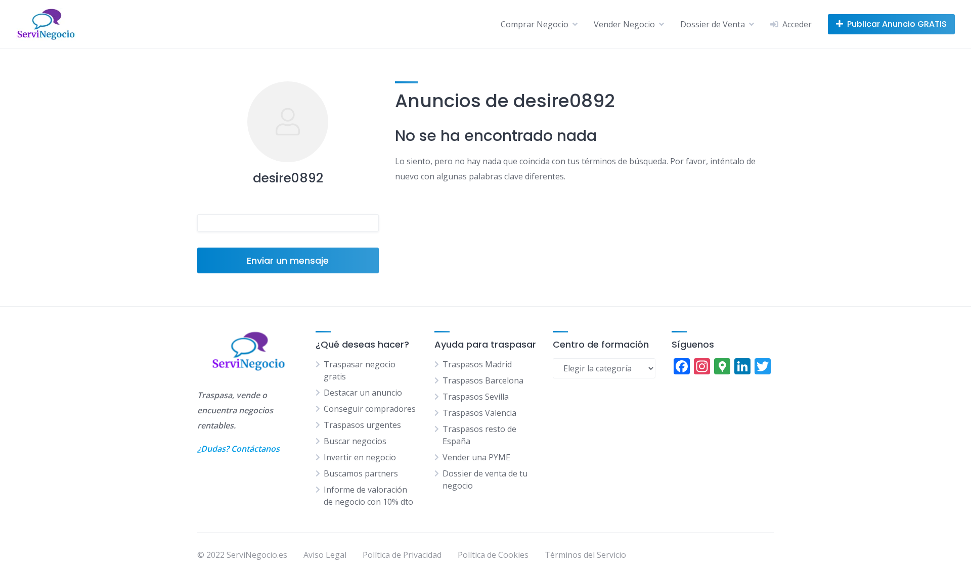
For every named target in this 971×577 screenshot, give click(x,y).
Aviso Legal (324, 554)
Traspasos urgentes (362, 424)
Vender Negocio (624, 24)
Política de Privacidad (402, 554)
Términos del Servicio (585, 554)
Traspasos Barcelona (483, 380)
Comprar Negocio (534, 24)
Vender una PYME (476, 457)
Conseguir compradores (370, 408)
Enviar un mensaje (288, 260)
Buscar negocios (355, 441)
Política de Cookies (493, 554)
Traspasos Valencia (479, 412)
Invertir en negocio (360, 457)
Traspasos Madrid (477, 364)
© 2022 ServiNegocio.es (242, 554)
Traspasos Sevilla (476, 396)
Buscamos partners (361, 473)
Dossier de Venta (712, 24)
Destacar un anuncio (363, 392)
